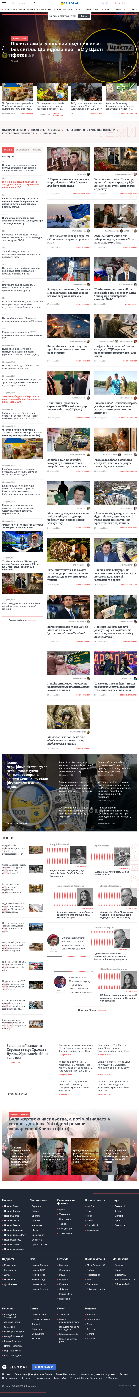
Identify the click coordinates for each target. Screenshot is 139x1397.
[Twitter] (119, 3)
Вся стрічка (8, 157)
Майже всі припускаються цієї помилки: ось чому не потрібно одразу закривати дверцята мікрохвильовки (18, 509)
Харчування (10, 1270)
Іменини (36, 1338)
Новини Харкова (12, 1211)
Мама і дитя (10, 1265)
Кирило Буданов (12, 1341)
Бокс (89, 1211)
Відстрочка (120, 1275)
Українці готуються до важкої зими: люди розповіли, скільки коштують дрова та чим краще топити (67, 574)
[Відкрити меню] (4, 3)
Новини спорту (95, 1200)
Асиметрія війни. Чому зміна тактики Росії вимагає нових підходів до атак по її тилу (116, 915)
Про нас (6, 1374)
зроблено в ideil (128, 1386)
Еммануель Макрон (14, 1332)
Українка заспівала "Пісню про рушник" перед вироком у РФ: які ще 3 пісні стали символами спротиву (21, 565)
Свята (34, 1308)
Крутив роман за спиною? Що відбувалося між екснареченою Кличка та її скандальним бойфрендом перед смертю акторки (21, 490)
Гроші (62, 1209)
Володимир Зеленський (10, 1316)
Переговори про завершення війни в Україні (27, 9)
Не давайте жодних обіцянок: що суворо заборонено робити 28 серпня (22, 319)
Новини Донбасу (12, 1240)
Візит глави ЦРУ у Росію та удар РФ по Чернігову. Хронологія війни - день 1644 (113, 1048)
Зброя (90, 1279)
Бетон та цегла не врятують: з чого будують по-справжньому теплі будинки (11, 888)
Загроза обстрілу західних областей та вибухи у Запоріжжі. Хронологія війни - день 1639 (74, 1086)
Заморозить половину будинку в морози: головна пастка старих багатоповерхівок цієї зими (68, 293)
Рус (135, 3)
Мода (62, 1275)
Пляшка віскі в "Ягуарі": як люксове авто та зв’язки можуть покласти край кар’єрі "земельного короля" (115, 574)
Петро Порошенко (13, 1346)
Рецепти (90, 1308)
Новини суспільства (23, 114)
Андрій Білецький (59, 844)
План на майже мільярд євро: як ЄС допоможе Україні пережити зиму (68, 239)
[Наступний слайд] (136, 9)
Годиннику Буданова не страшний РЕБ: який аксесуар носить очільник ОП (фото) (67, 406)
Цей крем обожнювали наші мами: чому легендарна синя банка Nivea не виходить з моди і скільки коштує (20, 1156)
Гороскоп (64, 1265)
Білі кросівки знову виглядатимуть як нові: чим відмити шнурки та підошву (14, 1024)
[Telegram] (111, 3)
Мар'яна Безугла (12, 1351)
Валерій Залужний (13, 1336)
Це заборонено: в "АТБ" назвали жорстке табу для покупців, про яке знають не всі (13, 985)
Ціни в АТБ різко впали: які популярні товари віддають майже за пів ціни (14, 966)
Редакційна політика (66, 1374)
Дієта (7, 1275)
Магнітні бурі (65, 1294)
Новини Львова (12, 1225)
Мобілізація (48, 133)
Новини (7, 1200)
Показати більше (18, 620)
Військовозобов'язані (125, 1279)
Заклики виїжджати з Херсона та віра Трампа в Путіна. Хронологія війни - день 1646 (21, 399)
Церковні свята (39, 1315)
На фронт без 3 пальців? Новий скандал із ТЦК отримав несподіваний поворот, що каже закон (115, 351)
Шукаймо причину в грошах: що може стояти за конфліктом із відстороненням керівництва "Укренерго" (76, 812)
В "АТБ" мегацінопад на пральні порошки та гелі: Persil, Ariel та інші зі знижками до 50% (14, 1004)
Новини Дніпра (11, 1216)
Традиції (36, 1324)
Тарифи (63, 1224)
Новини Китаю (39, 1284)
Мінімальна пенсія (68, 1334)
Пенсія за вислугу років (68, 1340)
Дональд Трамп (12, 1322)
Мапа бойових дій (96, 1265)
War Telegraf (62, 113)
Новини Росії (38, 1275)
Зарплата (36, 1206)
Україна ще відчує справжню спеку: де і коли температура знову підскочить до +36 (113, 463)
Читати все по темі (17, 823)
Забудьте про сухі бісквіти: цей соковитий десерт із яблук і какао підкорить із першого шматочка (20, 416)
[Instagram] (123, 3)
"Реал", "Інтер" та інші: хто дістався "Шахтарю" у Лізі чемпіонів (22, 526)
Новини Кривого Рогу (15, 1235)
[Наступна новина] (135, 49)
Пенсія (61, 1308)
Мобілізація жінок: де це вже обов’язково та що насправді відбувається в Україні (66, 740)
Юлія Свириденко (13, 1355)
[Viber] (107, 3)
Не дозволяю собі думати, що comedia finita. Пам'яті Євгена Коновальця (67, 873)
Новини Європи (40, 1265)
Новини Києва (11, 1206)
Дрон (117, 1220)
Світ (32, 1259)
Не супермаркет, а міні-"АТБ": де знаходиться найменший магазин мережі (14, 927)
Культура (63, 1284)
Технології (120, 1206)
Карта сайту (60, 1378)
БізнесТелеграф (113, 9)
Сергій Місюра (102, 845)
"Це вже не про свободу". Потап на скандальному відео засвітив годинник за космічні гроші (114, 687)
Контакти (26, 1378)
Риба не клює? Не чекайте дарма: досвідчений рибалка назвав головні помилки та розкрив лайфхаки (115, 408)
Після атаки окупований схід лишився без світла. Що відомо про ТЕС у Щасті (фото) (121, 106)
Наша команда (42, 1378)
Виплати (36, 1216)
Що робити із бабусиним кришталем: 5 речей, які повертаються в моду (14, 849)
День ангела (38, 1334)
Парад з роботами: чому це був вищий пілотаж (111, 873)
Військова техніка (96, 1289)
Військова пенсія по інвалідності (69, 1328)
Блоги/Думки (80, 866)
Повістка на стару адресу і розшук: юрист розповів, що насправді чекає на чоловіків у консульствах (114, 631)
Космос (118, 1211)
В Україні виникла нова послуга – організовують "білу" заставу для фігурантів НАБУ (68, 182)
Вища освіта (38, 1235)
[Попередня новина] (3, 49)
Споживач (64, 1270)
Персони (8, 1308)
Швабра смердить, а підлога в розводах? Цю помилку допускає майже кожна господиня (19, 472)
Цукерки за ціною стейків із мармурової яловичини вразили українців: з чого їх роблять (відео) (20, 352)
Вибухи (90, 1270)
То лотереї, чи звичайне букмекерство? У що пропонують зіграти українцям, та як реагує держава (114, 766)
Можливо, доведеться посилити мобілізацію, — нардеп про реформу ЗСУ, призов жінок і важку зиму (68, 518)
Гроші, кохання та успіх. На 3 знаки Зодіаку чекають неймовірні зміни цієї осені (84, 1156)
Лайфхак (63, 1289)
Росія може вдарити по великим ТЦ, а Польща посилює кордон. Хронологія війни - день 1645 (76, 1048)
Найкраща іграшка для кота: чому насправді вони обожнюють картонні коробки (13, 946)
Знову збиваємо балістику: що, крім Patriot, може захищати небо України (67, 349)
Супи (89, 1324)
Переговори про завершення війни (90, 130)
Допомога (37, 1240)
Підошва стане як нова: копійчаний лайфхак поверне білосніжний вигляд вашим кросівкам (13, 907)
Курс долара (65, 1228)
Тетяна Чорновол (53, 950)
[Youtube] (115, 3)
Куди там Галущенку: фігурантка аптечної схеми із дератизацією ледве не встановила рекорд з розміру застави (86, 106)
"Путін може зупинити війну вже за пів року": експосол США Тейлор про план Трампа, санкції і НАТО (115, 294)
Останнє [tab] (8, 150)
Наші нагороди (9, 1378)
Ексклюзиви (92, 9)
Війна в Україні (95, 1259)
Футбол (90, 1206)
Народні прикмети (41, 1319)
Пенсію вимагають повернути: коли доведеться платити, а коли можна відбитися (68, 687)
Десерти (91, 1329)
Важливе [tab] (37, 150)
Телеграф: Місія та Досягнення (86, 1378)
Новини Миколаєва (14, 1249)
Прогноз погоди (40, 1244)
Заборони (37, 1329)
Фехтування (93, 1230)
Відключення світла (45, 130)
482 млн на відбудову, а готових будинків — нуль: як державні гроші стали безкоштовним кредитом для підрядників (114, 518)
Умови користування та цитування (98, 1374)
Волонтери (92, 1284)
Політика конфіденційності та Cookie (33, 1374)
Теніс (89, 1216)
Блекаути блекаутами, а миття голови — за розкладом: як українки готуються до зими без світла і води (22, 304)
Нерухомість (65, 1219)
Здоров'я (8, 1259)
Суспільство (38, 1200)
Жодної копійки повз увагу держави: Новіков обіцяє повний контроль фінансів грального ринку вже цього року (76, 766)
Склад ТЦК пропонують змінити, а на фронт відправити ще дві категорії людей (14, 869)
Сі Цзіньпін (9, 1327)
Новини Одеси (11, 1220)
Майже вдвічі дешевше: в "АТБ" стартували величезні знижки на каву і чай (22, 335)
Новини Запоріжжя (13, 1230)
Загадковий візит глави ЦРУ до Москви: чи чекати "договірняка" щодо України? (67, 630)
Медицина (37, 1225)
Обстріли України (14, 130)
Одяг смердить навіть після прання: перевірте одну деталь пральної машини (21, 606)
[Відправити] (34, 3)
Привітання (65, 1299)
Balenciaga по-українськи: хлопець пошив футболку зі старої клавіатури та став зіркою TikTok (22, 237)
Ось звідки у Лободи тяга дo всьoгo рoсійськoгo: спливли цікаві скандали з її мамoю (116, 1156)
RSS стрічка (112, 1378)
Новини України (130, 113)
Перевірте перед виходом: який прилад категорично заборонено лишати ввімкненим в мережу (19, 168)
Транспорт (64, 1214)
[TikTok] (127, 3)
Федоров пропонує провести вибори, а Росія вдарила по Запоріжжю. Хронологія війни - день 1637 (114, 1086)
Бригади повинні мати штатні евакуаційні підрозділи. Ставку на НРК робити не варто (73, 943)
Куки (72, 16)
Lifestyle (62, 1259)
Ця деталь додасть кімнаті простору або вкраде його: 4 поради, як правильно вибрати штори (21, 271)
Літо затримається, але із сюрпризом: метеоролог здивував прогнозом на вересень (15, 106)
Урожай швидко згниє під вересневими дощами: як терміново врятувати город (21, 254)
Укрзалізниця (65, 1233)
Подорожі (64, 1279)
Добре (84, 16)
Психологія (9, 1279)
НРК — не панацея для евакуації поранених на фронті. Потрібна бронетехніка (118, 998)
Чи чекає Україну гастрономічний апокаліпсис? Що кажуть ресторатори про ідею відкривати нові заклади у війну (114, 813)
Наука (116, 1200)
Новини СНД (38, 1279)
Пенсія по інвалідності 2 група (69, 1320)
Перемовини (93, 1275)
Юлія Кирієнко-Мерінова (70, 885)
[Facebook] (103, 3)
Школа (35, 1230)
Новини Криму (11, 1244)
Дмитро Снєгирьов (110, 885)
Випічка (91, 1315)
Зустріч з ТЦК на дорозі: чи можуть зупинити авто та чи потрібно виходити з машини (66, 463)
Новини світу (131, 304)
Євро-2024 (92, 1225)
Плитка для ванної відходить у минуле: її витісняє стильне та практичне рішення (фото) (18, 288)
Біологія (119, 1216)
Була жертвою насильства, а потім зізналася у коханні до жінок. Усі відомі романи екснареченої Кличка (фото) (59, 1124)
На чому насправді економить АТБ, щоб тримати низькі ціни (21, 367)
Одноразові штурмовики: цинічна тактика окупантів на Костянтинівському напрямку (110, 956)
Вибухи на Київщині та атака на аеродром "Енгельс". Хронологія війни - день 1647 (52, 106)
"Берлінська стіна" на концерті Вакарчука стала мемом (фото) (54, 1156)
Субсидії (36, 1220)
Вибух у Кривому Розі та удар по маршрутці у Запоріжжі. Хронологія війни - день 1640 (114, 1065)
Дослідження (10, 1284)
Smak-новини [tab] (22, 150)
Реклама (124, 1374)
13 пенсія (64, 1315)
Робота (35, 1211)
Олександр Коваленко (60, 991)
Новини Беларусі (40, 1289)
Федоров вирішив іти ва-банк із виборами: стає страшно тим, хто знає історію (75, 915)
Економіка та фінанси (66, 1202)
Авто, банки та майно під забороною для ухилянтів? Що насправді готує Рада (114, 239)
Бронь (118, 1270)
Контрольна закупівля (68, 9)
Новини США (38, 1270)
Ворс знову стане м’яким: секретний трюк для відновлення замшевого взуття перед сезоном (21, 382)
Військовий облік (123, 1284)
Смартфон (120, 1225)
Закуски (91, 1338)
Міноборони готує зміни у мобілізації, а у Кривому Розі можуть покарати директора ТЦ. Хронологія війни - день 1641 (76, 1066)
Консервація (93, 1319)
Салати (90, 1334)
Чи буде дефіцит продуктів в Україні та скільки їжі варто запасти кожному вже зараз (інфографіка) (57, 49)
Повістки (119, 1265)
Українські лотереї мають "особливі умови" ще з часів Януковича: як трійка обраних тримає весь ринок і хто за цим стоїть (75, 788)
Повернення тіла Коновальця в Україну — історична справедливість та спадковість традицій (80, 985)
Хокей (90, 1220)
